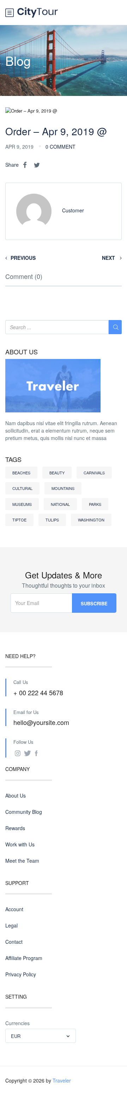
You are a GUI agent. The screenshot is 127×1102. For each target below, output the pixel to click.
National (60, 504)
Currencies (17, 1023)
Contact (14, 941)
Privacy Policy (20, 974)
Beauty (57, 472)
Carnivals (94, 472)
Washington (91, 520)
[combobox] (40, 1036)
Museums (22, 504)
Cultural (22, 488)
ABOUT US (21, 351)
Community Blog (23, 811)
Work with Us (20, 844)
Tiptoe (19, 520)
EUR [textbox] (15, 1036)
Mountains (63, 488)
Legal (11, 925)
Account (14, 909)
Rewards (15, 828)
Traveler (62, 1080)
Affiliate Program (23, 957)
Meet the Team (22, 860)
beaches (21, 472)
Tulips (52, 520)
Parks (95, 504)
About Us (15, 795)
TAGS (13, 459)
